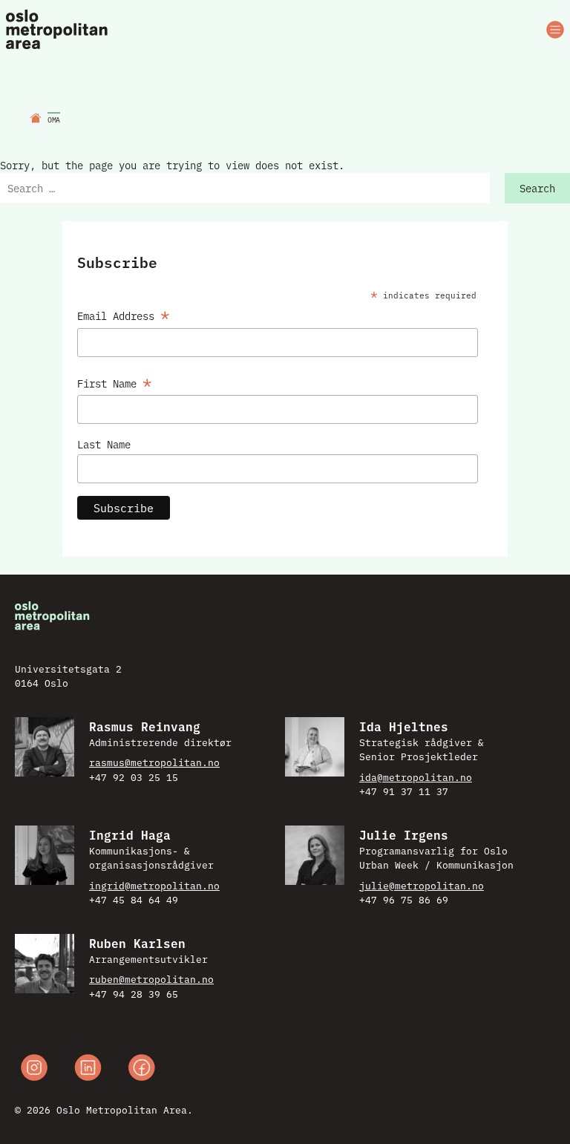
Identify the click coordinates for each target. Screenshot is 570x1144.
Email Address (123, 313)
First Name (114, 380)
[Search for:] (245, 188)
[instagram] (34, 1069)
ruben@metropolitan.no (151, 978)
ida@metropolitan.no (415, 776)
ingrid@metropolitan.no (154, 885)
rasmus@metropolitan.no (154, 761)
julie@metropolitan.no (421, 885)
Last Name (104, 444)
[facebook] (141, 1069)
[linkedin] (88, 1069)
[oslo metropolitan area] (58, 30)
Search (537, 187)
